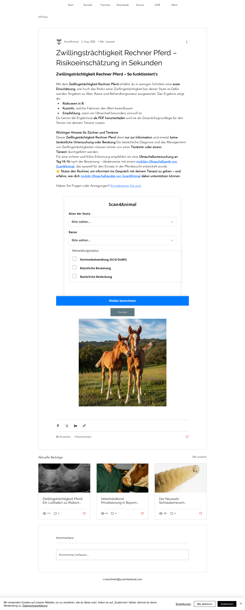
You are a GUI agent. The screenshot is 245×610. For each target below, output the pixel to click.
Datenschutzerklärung (35, 605)
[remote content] (122, 249)
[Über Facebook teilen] (58, 425)
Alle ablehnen (204, 604)
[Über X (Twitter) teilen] (66, 425)
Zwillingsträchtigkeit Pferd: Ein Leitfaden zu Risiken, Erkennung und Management (63, 500)
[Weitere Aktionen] (187, 41)
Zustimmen (227, 604)
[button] (105, 5)
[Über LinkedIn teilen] (75, 425)
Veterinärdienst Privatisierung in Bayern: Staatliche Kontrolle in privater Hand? (119, 500)
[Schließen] (241, 604)
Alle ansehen (199, 456)
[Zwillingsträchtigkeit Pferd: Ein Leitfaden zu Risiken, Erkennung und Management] (64, 478)
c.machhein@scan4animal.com (122, 579)
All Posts (43, 16)
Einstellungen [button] (183, 604)
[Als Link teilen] (84, 425)
